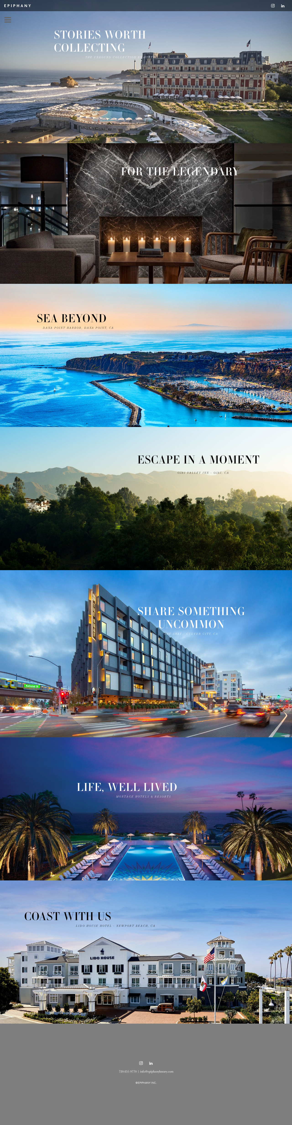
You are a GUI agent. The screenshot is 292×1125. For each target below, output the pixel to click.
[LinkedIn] (282, 5)
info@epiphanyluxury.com (156, 1071)
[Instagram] (273, 5)
